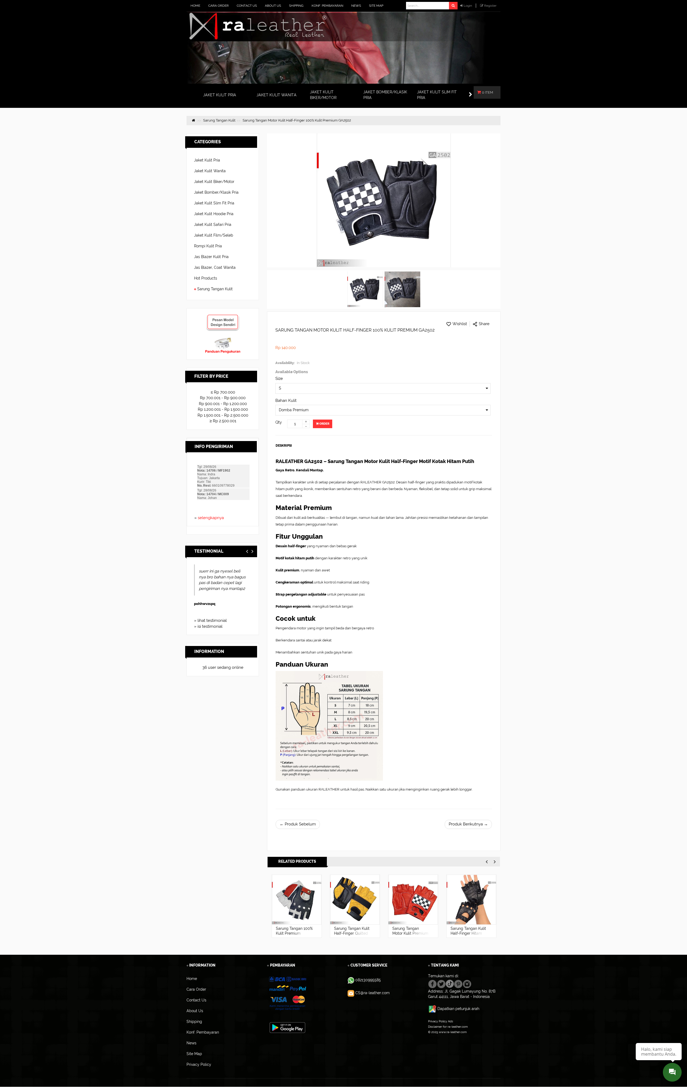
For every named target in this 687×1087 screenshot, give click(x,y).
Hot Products (205, 278)
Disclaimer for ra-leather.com (448, 1026)
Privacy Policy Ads (440, 1021)
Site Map (434, 1037)
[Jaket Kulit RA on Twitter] (441, 983)
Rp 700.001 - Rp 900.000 (223, 397)
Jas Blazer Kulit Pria (211, 257)
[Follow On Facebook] (432, 983)
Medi (204, 604)
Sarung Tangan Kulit (215, 289)
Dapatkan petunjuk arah (458, 1009)
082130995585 (368, 980)
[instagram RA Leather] (467, 983)
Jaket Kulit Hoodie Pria (213, 214)
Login (468, 6)
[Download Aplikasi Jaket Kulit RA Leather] (287, 1027)
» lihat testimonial (210, 620)
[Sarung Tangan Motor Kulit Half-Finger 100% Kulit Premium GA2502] (365, 289)
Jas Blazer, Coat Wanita (215, 267)
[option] (297, 906)
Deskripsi (284, 445)
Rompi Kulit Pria (208, 246)
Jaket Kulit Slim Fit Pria (214, 203)
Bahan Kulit (286, 400)
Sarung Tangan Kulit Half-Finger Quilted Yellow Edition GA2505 (352, 935)
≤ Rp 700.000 (223, 392)
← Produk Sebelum (298, 824)
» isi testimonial (208, 626)
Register (490, 6)
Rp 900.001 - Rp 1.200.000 (223, 403)
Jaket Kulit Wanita (210, 171)
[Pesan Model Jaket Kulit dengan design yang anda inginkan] (222, 316)
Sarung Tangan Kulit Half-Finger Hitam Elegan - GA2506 (468, 933)
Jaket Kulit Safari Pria (212, 224)
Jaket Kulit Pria (207, 160)
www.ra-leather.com (453, 1032)
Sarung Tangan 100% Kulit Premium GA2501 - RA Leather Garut (294, 935)
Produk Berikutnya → (468, 824)
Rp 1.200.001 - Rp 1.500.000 (223, 409)
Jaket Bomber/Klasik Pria (216, 192)
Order (324, 423)
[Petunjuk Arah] (432, 1009)
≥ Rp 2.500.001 (223, 420)
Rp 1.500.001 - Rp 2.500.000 (223, 415)
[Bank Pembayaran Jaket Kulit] (287, 993)
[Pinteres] (458, 983)
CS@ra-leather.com (372, 993)
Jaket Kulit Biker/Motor (214, 181)
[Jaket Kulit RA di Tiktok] (450, 983)
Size (279, 378)
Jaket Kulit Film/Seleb (213, 235)
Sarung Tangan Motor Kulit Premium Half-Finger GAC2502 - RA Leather (411, 935)
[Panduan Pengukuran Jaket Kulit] (223, 339)
